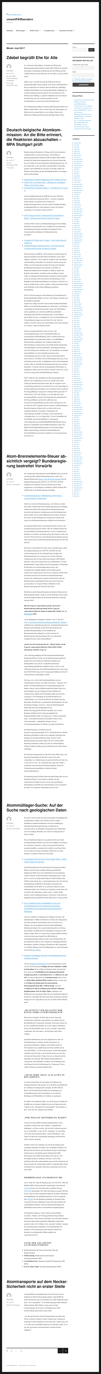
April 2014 (77, 448)
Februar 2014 (77, 453)
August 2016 (77, 391)
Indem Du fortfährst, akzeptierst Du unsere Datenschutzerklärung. (82, 80)
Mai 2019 (76, 322)
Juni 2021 (76, 271)
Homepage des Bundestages (38, 964)
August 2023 (77, 217)
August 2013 (77, 465)
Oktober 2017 (77, 362)
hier (34, 950)
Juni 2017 (76, 370)
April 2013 (77, 473)
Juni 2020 (76, 296)
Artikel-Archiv (34, 30)
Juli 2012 (76, 492)
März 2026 (77, 153)
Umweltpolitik (10, 80)
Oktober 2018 (77, 337)
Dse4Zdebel (10, 71)
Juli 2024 (76, 194)
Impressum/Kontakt (66, 30)
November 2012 (78, 484)
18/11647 (27, 1191)
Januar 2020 (77, 306)
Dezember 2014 (78, 432)
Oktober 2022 (77, 238)
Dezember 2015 (78, 407)
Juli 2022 (76, 244)
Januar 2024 (77, 207)
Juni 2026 (76, 147)
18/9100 (30, 1199)
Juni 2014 (76, 444)
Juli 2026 (76, 145)
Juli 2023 (76, 219)
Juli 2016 (76, 393)
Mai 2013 (76, 471)
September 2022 (78, 240)
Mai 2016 (76, 397)
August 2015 (77, 415)
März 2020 (77, 302)
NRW (13, 76)
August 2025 (77, 168)
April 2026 (77, 151)
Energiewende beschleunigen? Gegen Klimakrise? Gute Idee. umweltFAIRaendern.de (84, 102)
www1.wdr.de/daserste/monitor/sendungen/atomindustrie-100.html (45, 622)
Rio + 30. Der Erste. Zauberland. (82, 120)
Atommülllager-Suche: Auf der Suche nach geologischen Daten (36, 807)
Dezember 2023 (78, 209)
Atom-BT (9, 76)
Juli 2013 (76, 467)
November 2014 (78, 434)
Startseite (10, 30)
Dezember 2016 (78, 382)
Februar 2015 (77, 428)
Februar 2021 (77, 279)
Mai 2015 (76, 422)
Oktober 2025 (77, 163)
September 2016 (78, 389)
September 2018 (78, 339)
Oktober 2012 (77, 486)
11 (22, 1350)
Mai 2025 (76, 174)
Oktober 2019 (77, 312)
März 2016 (77, 401)
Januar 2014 (77, 455)
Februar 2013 (77, 477)
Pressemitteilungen (12, 78)
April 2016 (77, 399)
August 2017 (77, 366)
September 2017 (78, 364)
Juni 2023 (76, 221)
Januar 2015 (77, 430)
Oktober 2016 (77, 386)
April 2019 (77, 325)
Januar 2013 (77, 479)
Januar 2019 (77, 331)
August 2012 (77, 490)
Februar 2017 (77, 378)
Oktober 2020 (77, 287)
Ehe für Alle (10, 83)
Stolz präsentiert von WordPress (27, 1365)
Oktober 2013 (77, 461)
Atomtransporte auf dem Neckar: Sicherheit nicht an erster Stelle (37, 1284)
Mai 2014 (76, 446)
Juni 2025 (76, 172)
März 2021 (77, 277)
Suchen (74, 47)
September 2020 (78, 289)
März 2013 (77, 475)
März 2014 (77, 451)
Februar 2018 (77, 353)
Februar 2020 (77, 304)
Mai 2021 (76, 273)
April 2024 (77, 201)
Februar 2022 (77, 254)
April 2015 (77, 424)
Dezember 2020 (78, 283)
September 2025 (78, 166)
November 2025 (78, 161)
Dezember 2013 (78, 457)
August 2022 (77, 242)
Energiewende (49, 30)
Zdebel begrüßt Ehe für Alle (32, 57)
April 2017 (77, 374)
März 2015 (77, 426)
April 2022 (77, 250)
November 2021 (78, 261)
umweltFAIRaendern (20, 19)
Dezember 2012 (78, 481)
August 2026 (77, 143)
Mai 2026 (76, 149)
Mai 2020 (76, 298)
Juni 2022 (76, 246)
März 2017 (77, 376)
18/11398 (27, 1188)
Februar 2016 (77, 403)
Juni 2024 (76, 196)
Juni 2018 (76, 345)
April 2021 (77, 275)
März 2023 (77, 227)
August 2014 (77, 440)
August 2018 (77, 341)
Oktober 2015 (77, 411)
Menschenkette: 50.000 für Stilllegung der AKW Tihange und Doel (45, 179)
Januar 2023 (77, 232)
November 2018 (78, 335)
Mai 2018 (76, 347)
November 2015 (78, 409)
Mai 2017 (76, 372)
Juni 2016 (76, 395)
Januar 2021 (77, 281)
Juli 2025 (76, 170)
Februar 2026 (77, 155)
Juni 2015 (76, 420)
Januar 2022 (77, 256)
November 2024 (78, 186)
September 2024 (78, 190)
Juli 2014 (76, 442)
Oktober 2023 (77, 213)
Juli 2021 (76, 269)
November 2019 (78, 310)
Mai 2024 (76, 199)
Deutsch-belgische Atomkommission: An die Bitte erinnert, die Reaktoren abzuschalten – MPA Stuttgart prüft (34, 137)
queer (16, 85)
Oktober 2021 (77, 263)
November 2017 (78, 360)
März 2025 (77, 178)
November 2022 (78, 236)
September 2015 (78, 413)
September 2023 (78, 215)
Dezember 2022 (78, 234)
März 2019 (77, 327)
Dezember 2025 (78, 159)
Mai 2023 (76, 223)
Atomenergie (20, 30)
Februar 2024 (77, 205)
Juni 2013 (76, 469)
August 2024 (77, 192)
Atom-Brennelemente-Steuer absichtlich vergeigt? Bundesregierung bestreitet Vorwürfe (37, 460)
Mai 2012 (76, 496)
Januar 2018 (77, 356)
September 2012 (78, 488)
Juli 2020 (76, 294)
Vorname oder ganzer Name (80, 64)
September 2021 (78, 265)
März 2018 (77, 351)
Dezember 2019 (78, 308)
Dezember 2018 (78, 333)
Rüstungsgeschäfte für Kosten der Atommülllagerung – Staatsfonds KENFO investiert (83, 116)
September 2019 (78, 314)
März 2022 (77, 252)
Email (74, 72)
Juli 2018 (76, 343)
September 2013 (78, 463)
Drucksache (28, 614)
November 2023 (78, 211)
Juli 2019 (76, 318)
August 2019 (77, 316)
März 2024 (77, 203)
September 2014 (78, 438)
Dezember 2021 (78, 258)
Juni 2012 (76, 494)
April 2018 (77, 349)
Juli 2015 (76, 417)
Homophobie (10, 85)
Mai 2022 (76, 248)
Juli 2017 (76, 368)
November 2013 (78, 459)
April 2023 (77, 225)
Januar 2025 (77, 182)
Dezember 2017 (78, 358)
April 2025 (77, 176)
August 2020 (77, 291)
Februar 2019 (77, 329)
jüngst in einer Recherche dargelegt (50, 479)
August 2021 (77, 267)
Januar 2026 (77, 157)
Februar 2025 (77, 180)
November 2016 (78, 384)
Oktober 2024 (77, 188)
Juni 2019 (76, 320)
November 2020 (78, 285)
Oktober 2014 (77, 436)
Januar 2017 (77, 380)
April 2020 (77, 300)
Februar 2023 (77, 230)
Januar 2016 (77, 405)
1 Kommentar (10, 168)
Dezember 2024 (78, 184)
